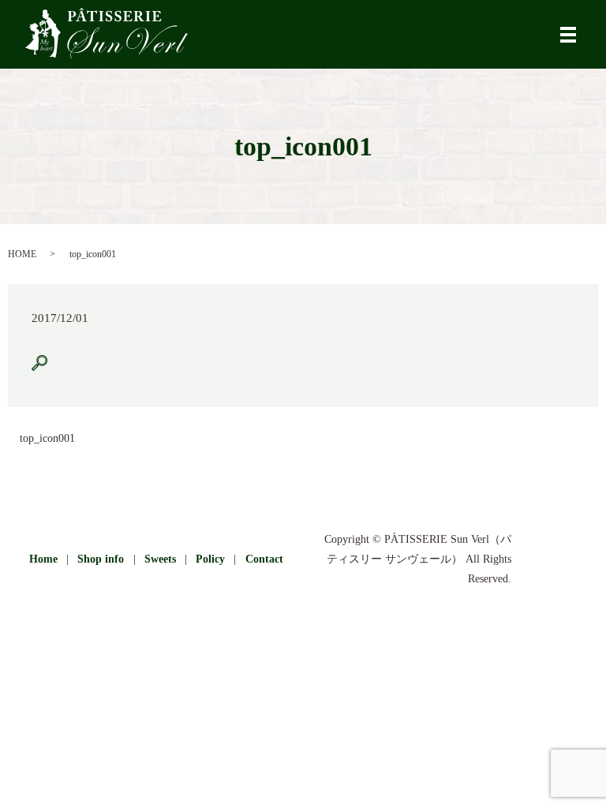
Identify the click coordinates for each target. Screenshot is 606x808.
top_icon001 (47, 438)
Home (43, 559)
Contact (264, 559)
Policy (210, 559)
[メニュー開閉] (568, 35)
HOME (22, 254)
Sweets (160, 559)
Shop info (100, 559)
